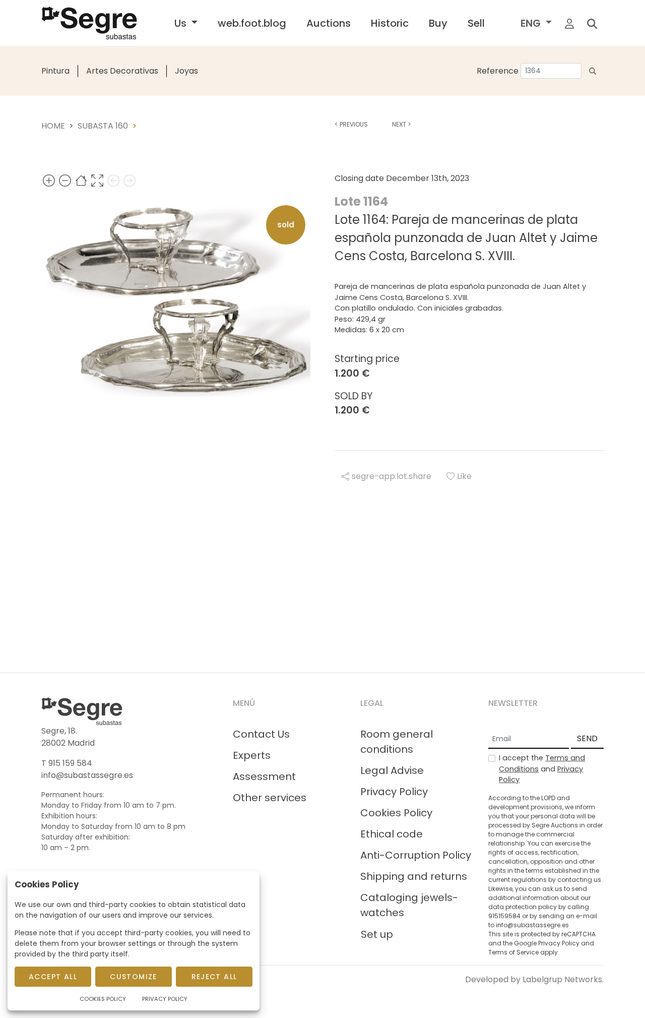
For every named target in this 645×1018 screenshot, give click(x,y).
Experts (252, 755)
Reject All (214, 977)
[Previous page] (113, 180)
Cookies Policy (396, 813)
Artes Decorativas (122, 71)
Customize (133, 977)
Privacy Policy (394, 792)
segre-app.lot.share (391, 476)
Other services (269, 798)
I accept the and (542, 769)
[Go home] (81, 180)
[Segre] (89, 23)
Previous (351, 124)
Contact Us (261, 734)
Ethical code (391, 834)
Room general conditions (396, 741)
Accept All (53, 977)
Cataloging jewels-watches (409, 905)
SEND (587, 738)
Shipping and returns (413, 876)
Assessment (264, 776)
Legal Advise (392, 770)
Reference (498, 71)
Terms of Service (513, 952)
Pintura (55, 71)
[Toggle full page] (97, 180)
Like (464, 476)
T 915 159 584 (66, 763)
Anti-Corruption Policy (415, 855)
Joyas (186, 71)
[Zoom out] (65, 180)
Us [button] (181, 23)
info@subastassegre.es (87, 775)
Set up (377, 934)
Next (401, 124)
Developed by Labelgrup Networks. (534, 979)
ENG (532, 23)
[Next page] (129, 180)
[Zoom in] (49, 180)
